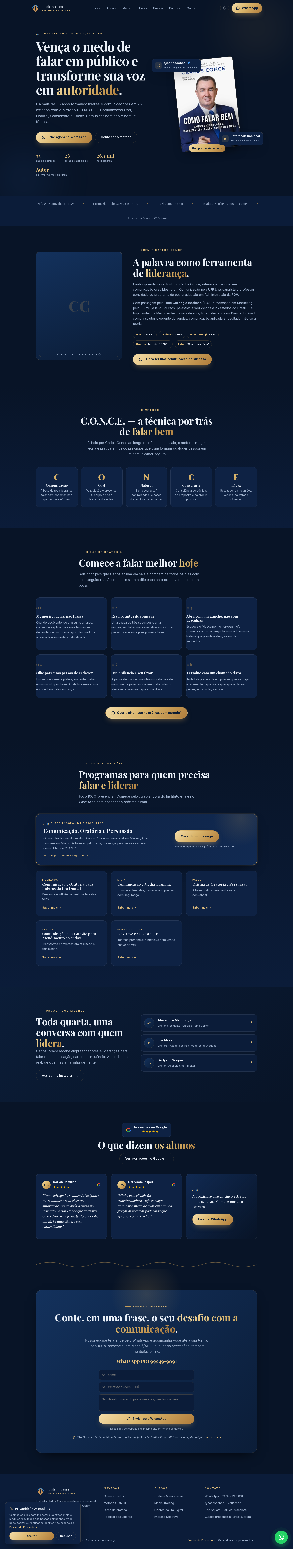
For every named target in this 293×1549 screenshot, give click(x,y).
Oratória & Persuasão (168, 1496)
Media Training (164, 1503)
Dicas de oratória (115, 1510)
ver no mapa (213, 1437)
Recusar (66, 1536)
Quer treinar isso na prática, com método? (149, 713)
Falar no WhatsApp (212, 1219)
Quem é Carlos (114, 1496)
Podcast (175, 8)
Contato (192, 8)
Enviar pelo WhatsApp (149, 1419)
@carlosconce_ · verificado (223, 1503)
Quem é (111, 8)
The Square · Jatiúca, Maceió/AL (226, 1510)
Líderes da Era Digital (168, 1510)
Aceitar (32, 1536)
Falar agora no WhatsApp (67, 137)
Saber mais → (51, 907)
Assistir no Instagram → (60, 1075)
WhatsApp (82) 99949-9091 (224, 1496)
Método (127, 8)
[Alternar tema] (224, 8)
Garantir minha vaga (197, 836)
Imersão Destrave (166, 1516)
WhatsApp (250, 8)
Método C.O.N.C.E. (115, 1503)
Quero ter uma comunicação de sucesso (175, 359)
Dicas (143, 8)
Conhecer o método (116, 137)
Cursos (158, 8)
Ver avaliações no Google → (146, 1158)
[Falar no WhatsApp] (281, 1537)
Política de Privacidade (202, 1540)
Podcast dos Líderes (118, 1516)
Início (96, 8)
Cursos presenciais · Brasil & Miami (228, 1516)
